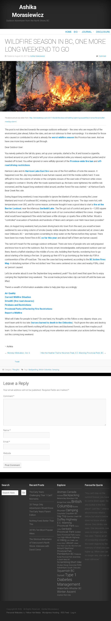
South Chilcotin (73, 568)
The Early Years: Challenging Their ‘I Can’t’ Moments (40, 495)
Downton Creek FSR (74, 516)
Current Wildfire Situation (18, 297)
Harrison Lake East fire (37, 171)
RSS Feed (65, 613)
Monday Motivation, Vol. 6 (18, 353)
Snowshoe (72, 565)
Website (7, 453)
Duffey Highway (67, 519)
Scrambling (63, 562)
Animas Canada (66, 492)
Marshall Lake (76, 546)
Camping (55, 370)
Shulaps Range (62, 565)
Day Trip (61, 516)
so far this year (49, 238)
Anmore (60, 495)
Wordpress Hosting (50, 613)
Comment (102, 56)
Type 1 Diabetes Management (68, 580)
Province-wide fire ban (81, 161)
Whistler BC (75, 588)
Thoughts (15, 370)
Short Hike (76, 562)
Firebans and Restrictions (18, 305)
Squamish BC (65, 570)
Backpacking (33, 370)
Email (6, 441)
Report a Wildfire (13, 313)
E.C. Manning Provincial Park (65, 524)
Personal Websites (14, 613)
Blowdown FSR (72, 498)
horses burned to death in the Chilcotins (51, 322)
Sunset (60, 575)
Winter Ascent (66, 591)
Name (7, 430)
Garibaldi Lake (47, 208)
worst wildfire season (63, 137)
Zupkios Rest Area (64, 595)
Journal (87, 31)
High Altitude (66, 537)
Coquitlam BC (71, 513)
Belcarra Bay (61, 498)
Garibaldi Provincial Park (65, 530)
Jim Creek (70, 540)
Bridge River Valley (64, 502)
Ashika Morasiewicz (37, 56)
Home (68, 31)
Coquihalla (61, 513)
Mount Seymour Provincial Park (65, 549)
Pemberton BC (65, 553)
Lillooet (69, 543)
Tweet (17, 362)
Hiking (63, 540)
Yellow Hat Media (33, 613)
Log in (73, 613)
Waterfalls (63, 588)
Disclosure (103, 31)
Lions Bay (68, 546)
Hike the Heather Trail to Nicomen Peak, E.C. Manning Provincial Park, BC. (72, 353)
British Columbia (45, 370)
